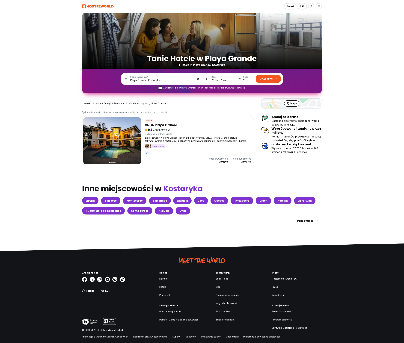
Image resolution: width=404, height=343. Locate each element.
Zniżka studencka (225, 319)
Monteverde (135, 200)
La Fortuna (305, 200)
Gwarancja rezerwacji (227, 295)
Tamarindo (160, 200)
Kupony (176, 336)
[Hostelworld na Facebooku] (84, 279)
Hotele (162, 287)
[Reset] (198, 79)
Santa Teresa (140, 210)
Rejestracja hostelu (282, 311)
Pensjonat (164, 295)
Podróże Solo (223, 311)
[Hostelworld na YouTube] (107, 279)
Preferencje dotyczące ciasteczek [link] (261, 336)
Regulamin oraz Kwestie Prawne (150, 336)
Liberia (90, 200)
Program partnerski (282, 319)
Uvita (182, 210)
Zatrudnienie (278, 295)
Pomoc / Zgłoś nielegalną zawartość (178, 319)
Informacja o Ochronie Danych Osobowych (105, 336)
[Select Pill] (311, 6)
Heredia (282, 200)
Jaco (201, 200)
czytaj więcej (160, 112)
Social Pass (222, 278)
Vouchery (191, 336)
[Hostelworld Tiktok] (122, 279)
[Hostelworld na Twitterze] (92, 279)
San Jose (111, 200)
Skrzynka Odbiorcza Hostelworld (289, 327)
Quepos (219, 200)
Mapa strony (232, 336)
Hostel (149, 120)
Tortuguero (241, 200)
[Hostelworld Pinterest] (114, 279)
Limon (263, 200)
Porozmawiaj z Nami (170, 311)
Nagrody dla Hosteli (226, 303)
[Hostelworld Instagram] (99, 279)
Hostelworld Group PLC (284, 278)
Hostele (163, 278)
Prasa (275, 287)
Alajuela (182, 200)
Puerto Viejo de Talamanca (103, 210)
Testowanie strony (211, 336)
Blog (218, 287)
